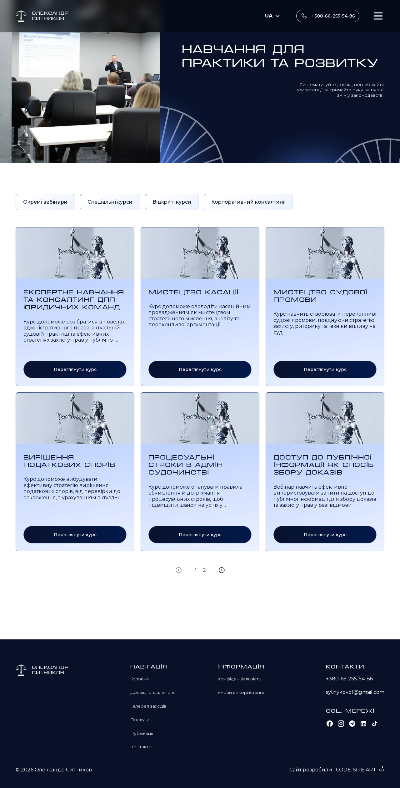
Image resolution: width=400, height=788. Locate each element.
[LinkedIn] (363, 723)
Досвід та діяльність (152, 692)
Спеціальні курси (110, 202)
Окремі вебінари (45, 202)
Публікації (141, 733)
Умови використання (241, 692)
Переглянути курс (75, 369)
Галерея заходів (148, 706)
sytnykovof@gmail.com (355, 692)
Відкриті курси (171, 202)
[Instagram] (341, 723)
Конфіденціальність (239, 679)
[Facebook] (329, 723)
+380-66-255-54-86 (333, 16)
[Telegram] (352, 723)
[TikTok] (374, 723)
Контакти (141, 747)
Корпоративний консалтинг (248, 202)
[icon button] (378, 16)
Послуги (139, 719)
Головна (139, 679)
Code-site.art (356, 770)
